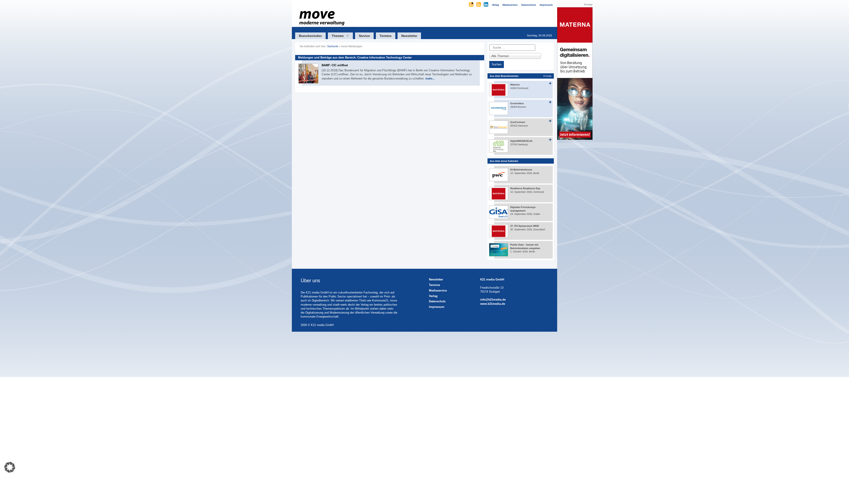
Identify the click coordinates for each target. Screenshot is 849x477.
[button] (9, 467)
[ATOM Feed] (471, 5)
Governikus (517, 103)
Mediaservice (438, 290)
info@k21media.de (493, 299)
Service (364, 36)
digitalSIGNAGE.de (521, 141)
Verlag (433, 296)
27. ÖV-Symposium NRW (524, 226)
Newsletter (409, 36)
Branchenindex (310, 36)
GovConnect (517, 122)
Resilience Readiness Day (525, 188)
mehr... (430, 78)
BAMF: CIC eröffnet (335, 65)
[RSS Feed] (479, 5)
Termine (386, 36)
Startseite (332, 46)
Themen (338, 36)
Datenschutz (437, 301)
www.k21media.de (492, 303)
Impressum (436, 307)
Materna (515, 84)
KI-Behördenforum (521, 169)
